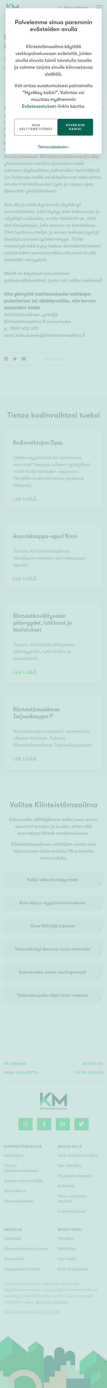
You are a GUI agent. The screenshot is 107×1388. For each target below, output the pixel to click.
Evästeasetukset (39, 106)
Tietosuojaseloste (52, 147)
